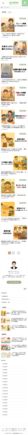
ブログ (3, 430)
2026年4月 (5, 375)
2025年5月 (5, 408)
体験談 (24, 428)
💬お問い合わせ (14, 430)
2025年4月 (5, 412)
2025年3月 (5, 415)
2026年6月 (5, 369)
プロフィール (7, 430)
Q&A (21, 428)
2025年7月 (5, 402)
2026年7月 (5, 366)
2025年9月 (5, 396)
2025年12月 (5, 387)
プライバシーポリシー (22, 430)
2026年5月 (5, 372)
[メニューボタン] (3, 3)
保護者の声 (5, 296)
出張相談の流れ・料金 (15, 428)
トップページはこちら (14, 282)
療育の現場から (6, 299)
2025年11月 (5, 390)
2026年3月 (5, 378)
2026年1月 (5, 384)
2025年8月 (5, 399)
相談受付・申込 (6, 302)
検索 (25, 289)
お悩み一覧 (8, 428)
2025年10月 (5, 393)
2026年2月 (5, 381)
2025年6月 (5, 405)
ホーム (3, 428)
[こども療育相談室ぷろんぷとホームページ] (14, 3)
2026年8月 (5, 363)
